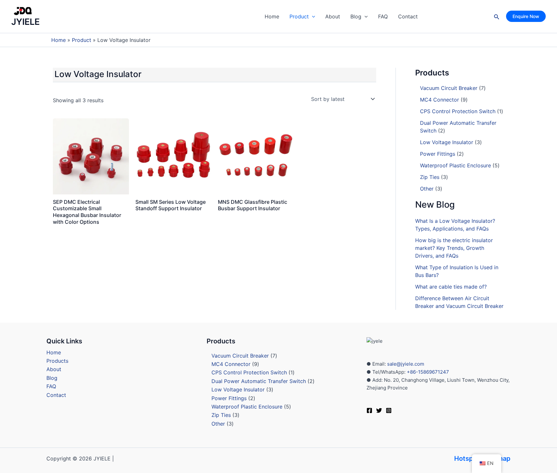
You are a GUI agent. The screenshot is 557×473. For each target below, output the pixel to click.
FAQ (383, 16)
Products (57, 361)
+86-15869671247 (427, 372)
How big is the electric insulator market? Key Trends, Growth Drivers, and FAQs (454, 248)
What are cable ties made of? (451, 286)
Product (299, 16)
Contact (408, 16)
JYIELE (25, 21)
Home (272, 16)
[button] (312, 16)
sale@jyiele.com (405, 364)
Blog (355, 16)
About (332, 16)
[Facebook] (369, 410)
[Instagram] (389, 410)
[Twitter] (379, 410)
